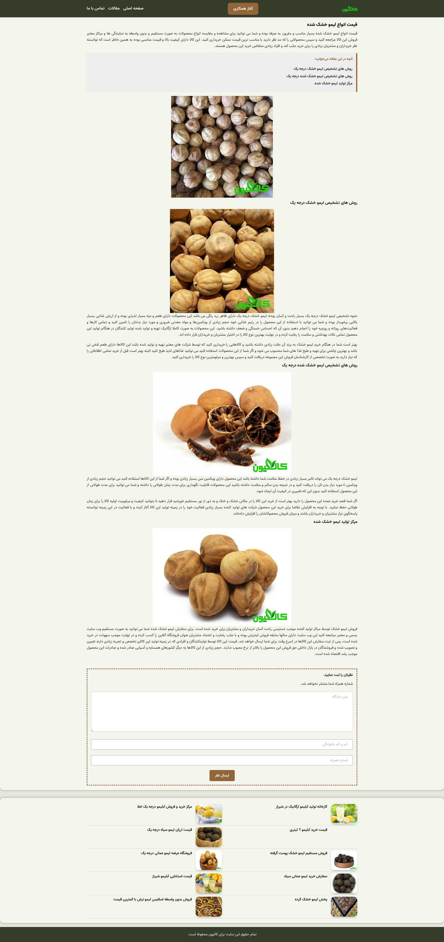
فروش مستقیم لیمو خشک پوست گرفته (298, 853)
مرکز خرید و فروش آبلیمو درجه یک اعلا (164, 807)
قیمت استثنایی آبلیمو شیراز (172, 876)
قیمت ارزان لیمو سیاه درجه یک (169, 830)
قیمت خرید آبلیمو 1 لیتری (308, 830)
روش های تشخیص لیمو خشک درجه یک (323, 69)
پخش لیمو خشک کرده (311, 899)
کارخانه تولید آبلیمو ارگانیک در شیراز (301, 807)
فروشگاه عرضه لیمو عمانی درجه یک (166, 853)
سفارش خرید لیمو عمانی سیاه (305, 876)
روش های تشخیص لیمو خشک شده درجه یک (319, 76)
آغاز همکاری (243, 8)
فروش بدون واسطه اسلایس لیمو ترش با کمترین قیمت (152, 899)
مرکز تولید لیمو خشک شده (333, 83)
